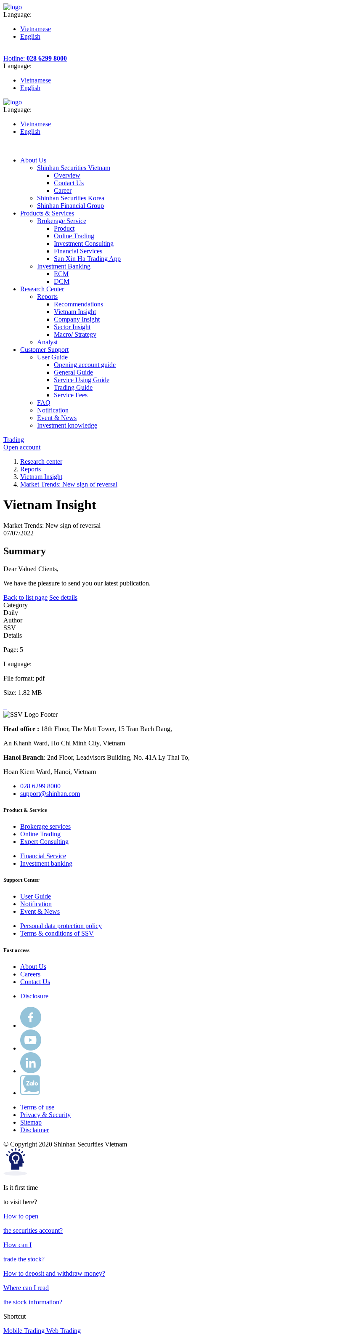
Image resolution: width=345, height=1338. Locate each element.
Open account (21, 447)
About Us (33, 966)
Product (64, 228)
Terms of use (37, 1107)
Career (63, 190)
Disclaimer (34, 1129)
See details (63, 597)
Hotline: (35, 58)
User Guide (35, 896)
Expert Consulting (44, 841)
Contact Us (69, 182)
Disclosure (34, 996)
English (30, 36)
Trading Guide (73, 387)
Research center (41, 461)
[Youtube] (30, 1048)
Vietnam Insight (75, 311)
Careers (30, 974)
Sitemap (31, 1122)
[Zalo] (30, 1092)
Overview (67, 175)
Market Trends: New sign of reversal (68, 484)
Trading (13, 439)
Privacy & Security (45, 1114)
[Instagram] (30, 1071)
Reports (30, 469)
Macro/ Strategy (75, 334)
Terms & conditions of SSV (57, 933)
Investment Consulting (84, 243)
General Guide (73, 372)
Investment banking (46, 863)
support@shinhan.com (50, 793)
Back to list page (25, 597)
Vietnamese (35, 28)
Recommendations (78, 304)
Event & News (40, 911)
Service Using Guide (81, 379)
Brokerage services (45, 826)
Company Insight (77, 319)
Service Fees (71, 395)
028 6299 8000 (40, 786)
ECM (61, 273)
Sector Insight (72, 326)
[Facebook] (30, 1025)
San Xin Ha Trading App (87, 258)
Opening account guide (85, 364)
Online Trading (74, 235)
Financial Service (43, 855)
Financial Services (78, 251)
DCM (61, 281)
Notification (36, 903)
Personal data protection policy (61, 925)
